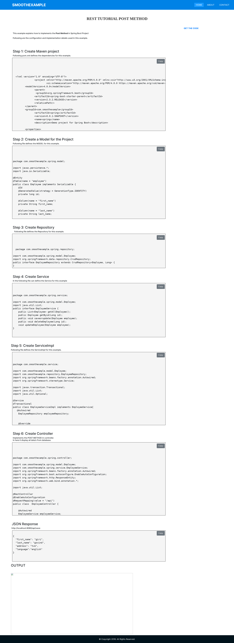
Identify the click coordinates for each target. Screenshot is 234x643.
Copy (160, 61)
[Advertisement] (202, 66)
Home (199, 5)
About (210, 5)
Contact (224, 5)
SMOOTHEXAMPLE (29, 5)
